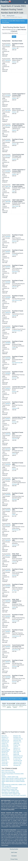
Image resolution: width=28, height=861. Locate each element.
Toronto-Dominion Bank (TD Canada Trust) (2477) (14, 795)
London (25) (5, 748)
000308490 (8, 494)
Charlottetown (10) (18, 739)
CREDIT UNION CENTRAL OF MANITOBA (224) (13, 780)
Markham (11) (16, 748)
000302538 (8, 140)
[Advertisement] (14, 82)
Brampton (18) (16, 735)
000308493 (8, 373)
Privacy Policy (14, 859)
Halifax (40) (16, 743)
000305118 (8, 661)
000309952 (8, 540)
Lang (13, 191)
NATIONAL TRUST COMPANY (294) (10, 790)
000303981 (8, 282)
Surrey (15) (4, 760)
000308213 (8, 631)
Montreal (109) (5, 751)
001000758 (8, 171)
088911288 (8, 186)
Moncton (14, 378)
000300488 (8, 677)
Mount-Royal (15, 649)
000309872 (8, 616)
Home (3, 15)
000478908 (8, 156)
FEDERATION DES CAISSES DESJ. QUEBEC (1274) (14, 784)
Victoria (14, 254)
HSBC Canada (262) (6, 786)
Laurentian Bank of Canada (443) (10, 787)
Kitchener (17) (5, 746)
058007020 (8, 601)
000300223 (8, 327)
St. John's (14, 590)
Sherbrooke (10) (5, 759)
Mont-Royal (15, 271)
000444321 (8, 646)
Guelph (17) (4, 743)
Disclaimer (14, 856)
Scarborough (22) (17, 757)
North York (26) (17, 751)
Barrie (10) (4, 735)
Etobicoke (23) (5, 742)
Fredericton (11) (17, 742)
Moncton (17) (16, 749)
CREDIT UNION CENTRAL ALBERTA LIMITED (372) (14, 778)
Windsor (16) (5, 765)
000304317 (8, 251)
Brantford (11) (5, 737)
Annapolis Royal (16, 330)
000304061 (8, 236)
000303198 (8, 312)
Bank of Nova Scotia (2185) (8, 772)
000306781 (8, 267)
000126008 (8, 110)
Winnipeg (14, 484)
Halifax (14, 514)
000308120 (8, 403)
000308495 (8, 479)
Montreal (14, 241)
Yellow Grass (15, 206)
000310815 (8, 449)
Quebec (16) (4, 754)
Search (14, 36)
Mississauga (15, 529)
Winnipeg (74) (16, 765)
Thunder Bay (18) (17, 760)
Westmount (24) (17, 763)
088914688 (8, 201)
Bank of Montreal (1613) (7, 770)
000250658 (8, 60)
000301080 (8, 434)
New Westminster (16, 362)
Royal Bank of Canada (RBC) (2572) (10, 792)
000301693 (8, 525)
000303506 (8, 464)
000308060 (8, 342)
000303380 (8, 358)
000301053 (8, 570)
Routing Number (14, 849)
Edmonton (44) (17, 740)
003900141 (8, 388)
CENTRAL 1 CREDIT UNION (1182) (10, 777)
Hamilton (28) (5, 745)
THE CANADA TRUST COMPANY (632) (11, 794)
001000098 (8, 95)
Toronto (14, 561)
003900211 (8, 418)
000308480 (8, 297)
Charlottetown (15, 636)
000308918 (8, 45)
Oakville (14, 469)
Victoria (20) (4, 763)
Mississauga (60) (6, 749)
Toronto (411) (5, 762)
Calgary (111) (5, 739)
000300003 (8, 510)
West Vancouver (16, 300)
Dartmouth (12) (5, 740)
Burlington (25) (17, 737)
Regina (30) (16, 754)
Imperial (14, 315)
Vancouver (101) (17, 762)
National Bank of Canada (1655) (9, 789)
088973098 (8, 125)
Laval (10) (15, 746)
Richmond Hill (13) (18, 756)
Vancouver (14, 408)
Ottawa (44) (16, 752)
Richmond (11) (5, 756)
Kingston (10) (16, 745)
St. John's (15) (16, 759)
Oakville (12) (5, 752)
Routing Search (10, 15)
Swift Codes (14, 852)
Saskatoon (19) (5, 757)
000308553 (8, 586)
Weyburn (14, 48)
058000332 (8, 555)
